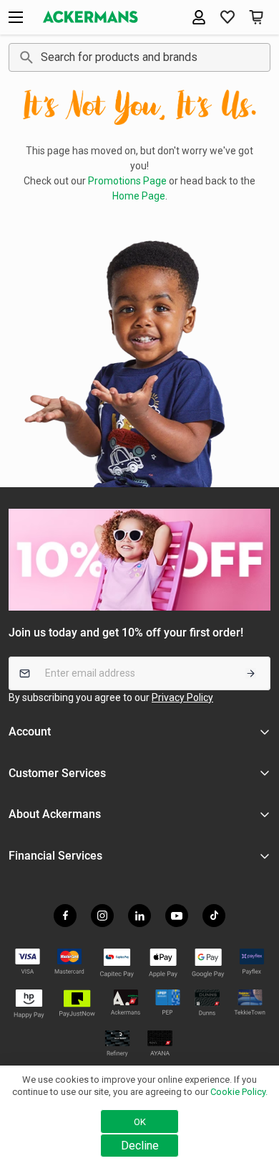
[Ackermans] (90, 17)
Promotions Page (127, 181)
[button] (256, 17)
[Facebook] (65, 915)
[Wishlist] (227, 17)
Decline (140, 1145)
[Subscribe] (250, 673)
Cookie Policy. (239, 1091)
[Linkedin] (139, 915)
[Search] (24, 57)
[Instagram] (102, 915)
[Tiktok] (213, 915)
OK (140, 1121)
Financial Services (55, 855)
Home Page (138, 196)
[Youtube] (176, 915)
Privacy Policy (182, 697)
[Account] (199, 17)
